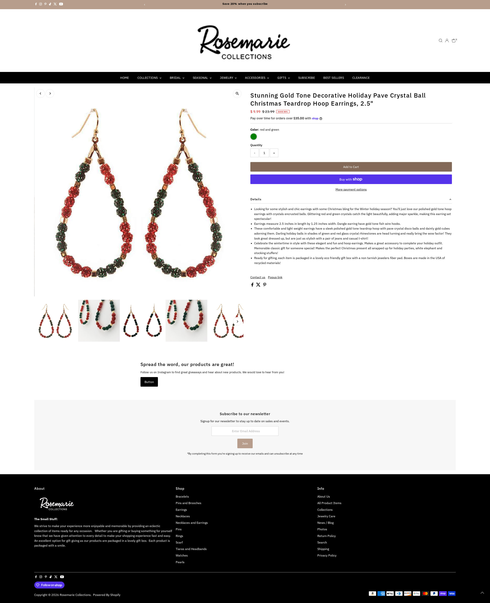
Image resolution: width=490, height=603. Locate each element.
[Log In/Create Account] (447, 40)
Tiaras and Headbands (191, 549)
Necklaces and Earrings (192, 523)
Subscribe (306, 78)
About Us (323, 496)
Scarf (179, 542)
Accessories (255, 78)
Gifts (282, 78)
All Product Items (329, 503)
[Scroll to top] (482, 592)
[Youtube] (61, 4)
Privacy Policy (326, 555)
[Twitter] (55, 4)
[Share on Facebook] (252, 285)
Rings (179, 536)
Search (322, 542)
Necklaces (183, 516)
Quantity (256, 145)
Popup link (275, 277)
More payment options (351, 189)
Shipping (323, 549)
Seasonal (201, 78)
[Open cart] (454, 40)
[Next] (345, 4)
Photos (322, 529)
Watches (182, 555)
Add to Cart (351, 167)
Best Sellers (333, 78)
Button (149, 382)
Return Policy (326, 536)
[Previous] (144, 4)
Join (245, 443)
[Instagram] (40, 4)
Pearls (180, 562)
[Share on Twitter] (258, 285)
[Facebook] (36, 4)
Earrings (181, 510)
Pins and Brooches (188, 503)
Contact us (257, 277)
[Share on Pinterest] (264, 285)
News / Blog (325, 523)
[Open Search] (440, 40)
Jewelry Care (326, 516)
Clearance (361, 78)
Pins (179, 529)
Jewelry (227, 78)
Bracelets (182, 496)
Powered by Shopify (106, 595)
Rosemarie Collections (75, 595)
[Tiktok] (50, 4)
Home (124, 78)
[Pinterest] (45, 4)
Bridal (176, 78)
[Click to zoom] (237, 93)
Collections (148, 78)
